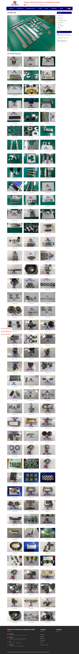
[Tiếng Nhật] (69, 8)
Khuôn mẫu (60, 17)
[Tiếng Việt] (67, 8)
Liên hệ (61, 8)
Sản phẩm (42, 636)
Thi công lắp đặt (60, 25)
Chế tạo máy (60, 15)
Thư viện (40, 8)
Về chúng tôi (20, 8)
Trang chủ (11, 8)
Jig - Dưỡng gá (60, 18)
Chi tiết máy (14, 67)
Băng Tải (59, 27)
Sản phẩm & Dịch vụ (30, 8)
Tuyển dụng (54, 8)
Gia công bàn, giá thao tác (62, 20)
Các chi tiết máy (60, 22)
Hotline (6, 328)
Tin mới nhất (42, 640)
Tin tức (46, 8)
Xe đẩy (59, 29)
